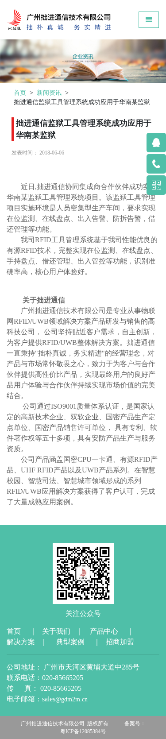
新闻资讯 (49, 92)
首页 (20, 92)
